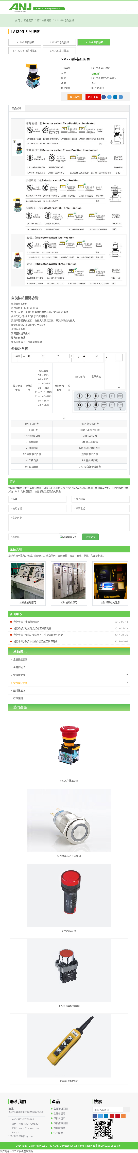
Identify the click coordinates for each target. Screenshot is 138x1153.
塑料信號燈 (19, 675)
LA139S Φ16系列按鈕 (25, 50)
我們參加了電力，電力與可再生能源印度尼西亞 (38, 634)
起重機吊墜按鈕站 (69, 1081)
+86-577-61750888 (23, 1119)
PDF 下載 (93, 96)
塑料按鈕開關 (44, 20)
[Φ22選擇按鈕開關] (32, 75)
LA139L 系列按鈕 (59, 50)
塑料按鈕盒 (19, 690)
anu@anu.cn (79, 487)
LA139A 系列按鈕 (24, 42)
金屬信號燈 (19, 667)
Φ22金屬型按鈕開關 (69, 1006)
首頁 (17, 20)
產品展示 (28, 20)
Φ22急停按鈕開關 (69, 780)
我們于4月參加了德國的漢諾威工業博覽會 (35, 641)
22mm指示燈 (69, 930)
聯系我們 (75, 96)
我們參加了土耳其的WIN (26, 621)
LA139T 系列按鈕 (59, 42)
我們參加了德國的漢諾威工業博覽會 (32, 628)
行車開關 (18, 698)
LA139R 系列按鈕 (64, 20)
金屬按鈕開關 (20, 659)
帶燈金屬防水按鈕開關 (69, 855)
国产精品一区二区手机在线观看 (16, 1151)
